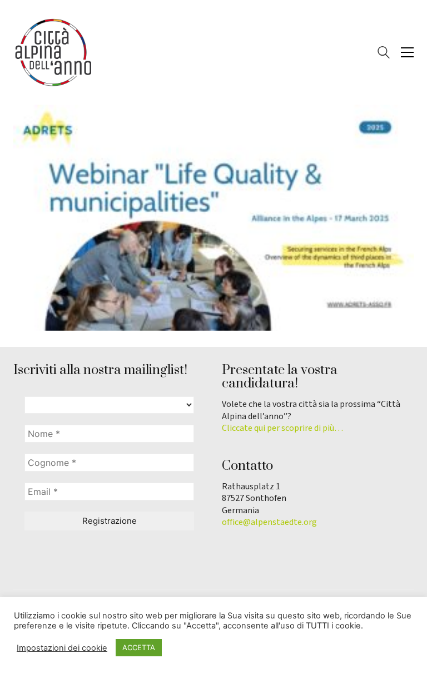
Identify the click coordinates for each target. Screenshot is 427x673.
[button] (407, 52)
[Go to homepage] (52, 52)
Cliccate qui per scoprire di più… (282, 428)
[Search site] (384, 53)
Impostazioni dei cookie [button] (62, 648)
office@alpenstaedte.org (269, 522)
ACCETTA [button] (138, 647)
